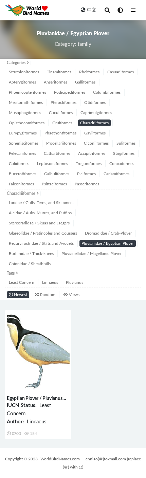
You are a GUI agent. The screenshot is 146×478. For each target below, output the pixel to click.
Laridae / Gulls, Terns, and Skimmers (41, 203)
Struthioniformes (24, 72)
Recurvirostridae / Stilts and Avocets (41, 243)
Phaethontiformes (60, 133)
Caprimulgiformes (96, 113)
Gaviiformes (95, 133)
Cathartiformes (57, 153)
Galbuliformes (56, 174)
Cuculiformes (61, 113)
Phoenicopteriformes (27, 92)
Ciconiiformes (96, 143)
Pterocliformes (63, 102)
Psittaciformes (54, 184)
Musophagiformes (25, 113)
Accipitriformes (91, 153)
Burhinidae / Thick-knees (31, 254)
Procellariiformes (61, 143)
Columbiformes (107, 92)
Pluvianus (74, 282)
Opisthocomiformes (26, 123)
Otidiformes (95, 102)
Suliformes (125, 143)
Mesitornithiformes (26, 102)
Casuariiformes (120, 72)
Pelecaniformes (22, 153)
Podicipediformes (69, 92)
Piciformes (86, 174)
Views (73, 295)
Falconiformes (21, 184)
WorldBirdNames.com (60, 459)
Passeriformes (87, 184)
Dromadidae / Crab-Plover (108, 233)
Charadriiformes (94, 123)
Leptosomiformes (52, 164)
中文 (91, 10)
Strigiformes (123, 153)
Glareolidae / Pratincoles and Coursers (43, 233)
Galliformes (85, 82)
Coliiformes (19, 164)
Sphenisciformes (23, 143)
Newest (20, 295)
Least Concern (21, 282)
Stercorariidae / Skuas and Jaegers (39, 223)
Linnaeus (50, 282)
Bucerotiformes (22, 174)
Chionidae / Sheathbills (30, 264)
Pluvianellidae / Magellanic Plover (91, 254)
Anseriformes (55, 82)
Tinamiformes (59, 72)
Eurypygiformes (23, 133)
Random (47, 295)
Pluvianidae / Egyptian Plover (107, 243)
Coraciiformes (121, 164)
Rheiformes (89, 72)
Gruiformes (62, 123)
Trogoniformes (89, 164)
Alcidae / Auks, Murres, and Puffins (40, 213)
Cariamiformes (116, 174)
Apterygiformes (22, 82)
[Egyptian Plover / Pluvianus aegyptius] (38, 352)
